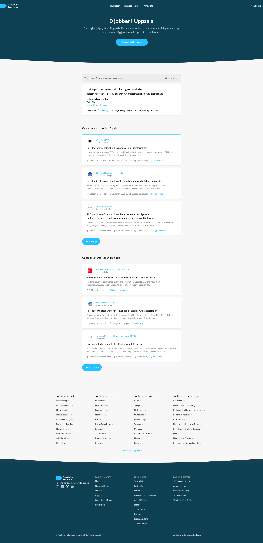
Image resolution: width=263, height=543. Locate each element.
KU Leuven (179, 400)
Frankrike (104, 272)
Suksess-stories (179, 495)
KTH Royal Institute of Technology (110, 173)
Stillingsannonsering (181, 481)
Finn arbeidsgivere (131, 5)
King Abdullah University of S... (187, 443)
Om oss (98, 490)
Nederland (140, 410)
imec (176, 433)
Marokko (139, 429)
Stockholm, (101, 175)
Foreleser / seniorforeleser (145, 495)
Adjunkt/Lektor (140, 500)
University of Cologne (183, 438)
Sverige (105, 142)
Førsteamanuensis (119, 290)
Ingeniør (99, 429)
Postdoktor (157, 160)
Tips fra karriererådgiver (183, 500)
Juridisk (176, 535)
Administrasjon (140, 523)
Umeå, (99, 142)
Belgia (138, 400)
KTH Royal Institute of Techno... (187, 429)
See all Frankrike (92, 367)
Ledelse (99, 443)
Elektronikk (62, 429)
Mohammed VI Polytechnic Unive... (189, 410)
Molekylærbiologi (64, 419)
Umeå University (102, 139)
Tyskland (139, 424)
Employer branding (181, 490)
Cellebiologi (62, 438)
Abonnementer (179, 486)
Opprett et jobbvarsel (133, 42)
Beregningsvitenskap (66, 424)
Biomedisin (62, 443)
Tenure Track (101, 433)
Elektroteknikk (63, 410)
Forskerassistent (103, 438)
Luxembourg (140, 419)
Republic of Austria (143, 433)
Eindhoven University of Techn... (187, 424)
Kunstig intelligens (65, 405)
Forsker (99, 419)
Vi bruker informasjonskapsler (190, 535)
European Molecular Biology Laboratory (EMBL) (116, 336)
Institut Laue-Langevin (105, 302)
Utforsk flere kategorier (131, 450)
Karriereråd (148, 5)
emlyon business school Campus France (112, 269)
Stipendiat (161, 230)
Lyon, (98, 272)
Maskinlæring (63, 400)
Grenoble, (100, 305)
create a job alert (107, 110)
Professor (100, 414)
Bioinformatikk (64, 433)
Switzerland (140, 414)
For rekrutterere (254, 5)
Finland (138, 438)
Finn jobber (115, 5)
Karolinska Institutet (104, 206)
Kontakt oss (100, 504)
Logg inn (98, 495)
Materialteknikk (64, 414)
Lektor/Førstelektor (104, 424)
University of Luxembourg (185, 405)
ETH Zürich (179, 419)
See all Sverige (91, 241)
